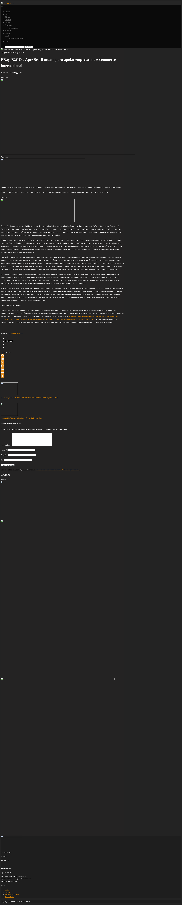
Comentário (6, 445)
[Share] (62, 376)
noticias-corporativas (16, 38)
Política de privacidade (12, 894)
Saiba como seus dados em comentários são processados (57, 470)
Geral (7, 36)
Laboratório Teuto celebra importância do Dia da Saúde (22, 418)
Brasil (7, 14)
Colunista (8, 20)
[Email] (62, 372)
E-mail (4, 455)
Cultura (7, 22)
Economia (8, 25)
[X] (62, 362)
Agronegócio (13, 28)
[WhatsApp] (62, 365)
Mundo (7, 41)
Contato (7, 892)
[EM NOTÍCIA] (5, 9)
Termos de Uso (9, 897)
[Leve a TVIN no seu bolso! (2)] (38, 221)
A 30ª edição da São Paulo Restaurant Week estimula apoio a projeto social (29, 397)
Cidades (7, 17)
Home (7, 12)
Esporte (7, 33)
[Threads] (62, 359)
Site (2, 460)
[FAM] (43, 184)
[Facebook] (62, 355)
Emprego (8, 30)
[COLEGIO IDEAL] (34, 518)
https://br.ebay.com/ (15, 333)
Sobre (7, 890)
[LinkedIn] (62, 369)
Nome (4, 450)
